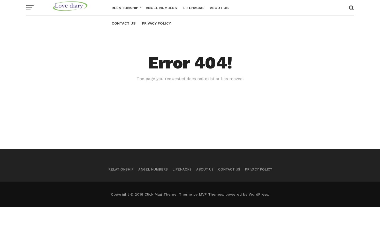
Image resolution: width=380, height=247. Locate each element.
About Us (219, 8)
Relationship (125, 8)
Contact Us (124, 23)
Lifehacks (193, 8)
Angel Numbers (161, 8)
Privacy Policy (156, 23)
